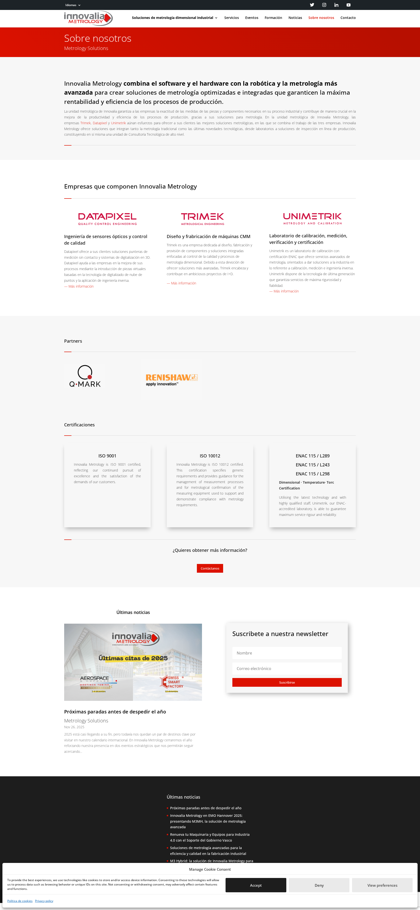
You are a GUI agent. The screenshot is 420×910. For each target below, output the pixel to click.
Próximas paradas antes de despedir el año (115, 711)
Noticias (295, 18)
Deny (319, 885)
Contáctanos (210, 568)
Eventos (251, 18)
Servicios (231, 18)
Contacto (348, 18)
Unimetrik (118, 123)
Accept (256, 885)
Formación (273, 18)
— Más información (79, 286)
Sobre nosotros (321, 18)
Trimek (85, 123)
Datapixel (100, 123)
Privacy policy (44, 901)
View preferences (382, 885)
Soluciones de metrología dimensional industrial (172, 18)
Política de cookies (20, 901)
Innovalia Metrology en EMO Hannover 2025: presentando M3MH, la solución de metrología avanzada (208, 821)
